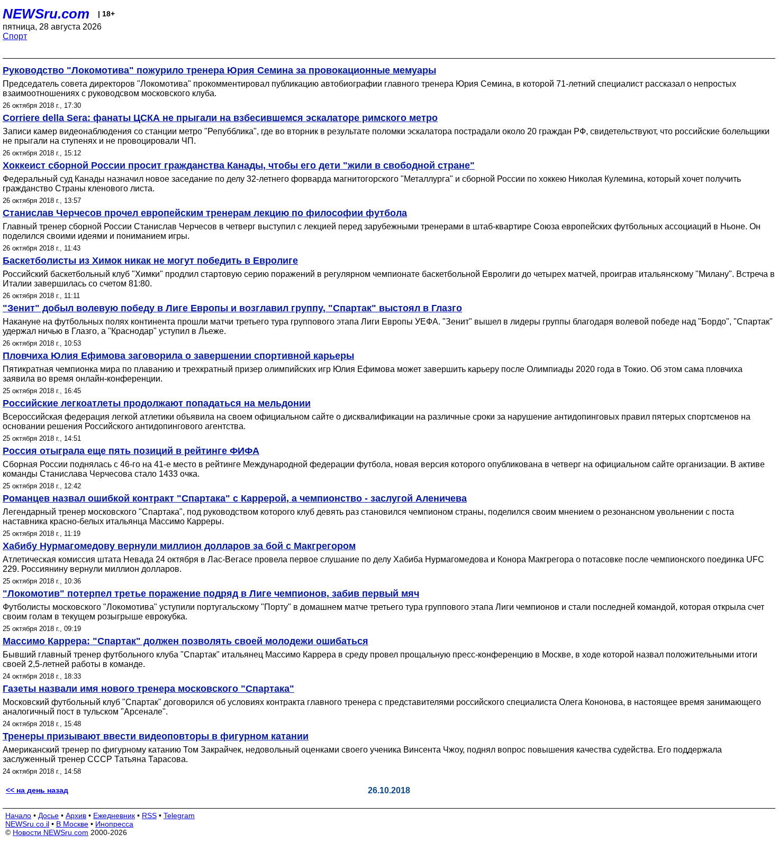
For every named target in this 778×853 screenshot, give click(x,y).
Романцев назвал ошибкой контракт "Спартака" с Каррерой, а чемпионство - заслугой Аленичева (235, 498)
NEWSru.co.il (27, 824)
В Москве (72, 824)
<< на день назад (37, 790)
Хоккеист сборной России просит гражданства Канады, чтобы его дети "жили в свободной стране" (239, 165)
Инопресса (114, 824)
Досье (48, 815)
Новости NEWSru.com (50, 832)
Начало (18, 815)
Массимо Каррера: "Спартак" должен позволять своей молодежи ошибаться (185, 641)
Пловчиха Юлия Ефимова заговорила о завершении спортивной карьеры (178, 355)
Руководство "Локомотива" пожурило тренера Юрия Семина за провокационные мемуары (219, 70)
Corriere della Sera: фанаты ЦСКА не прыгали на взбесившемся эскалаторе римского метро (220, 118)
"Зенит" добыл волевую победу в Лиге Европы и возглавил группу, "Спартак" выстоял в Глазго (232, 308)
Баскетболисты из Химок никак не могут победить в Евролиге (150, 260)
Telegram (179, 815)
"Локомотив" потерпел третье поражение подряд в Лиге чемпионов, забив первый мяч (211, 593)
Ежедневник (114, 815)
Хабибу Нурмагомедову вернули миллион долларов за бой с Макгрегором (179, 546)
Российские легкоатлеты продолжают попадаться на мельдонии (157, 403)
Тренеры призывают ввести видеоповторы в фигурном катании (156, 736)
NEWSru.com (46, 14)
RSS (149, 815)
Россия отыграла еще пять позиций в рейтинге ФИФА (131, 451)
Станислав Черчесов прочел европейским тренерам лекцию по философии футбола (205, 213)
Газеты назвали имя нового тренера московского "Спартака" (148, 688)
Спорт (15, 36)
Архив (76, 815)
